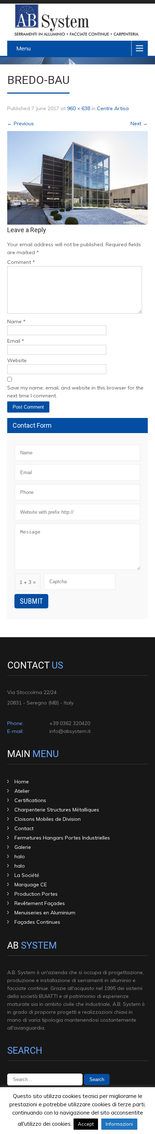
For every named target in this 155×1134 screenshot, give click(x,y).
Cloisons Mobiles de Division (47, 819)
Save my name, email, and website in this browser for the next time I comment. (75, 391)
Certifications (30, 800)
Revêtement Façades (39, 903)
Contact (24, 828)
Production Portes (36, 894)
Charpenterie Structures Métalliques (56, 809)
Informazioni (119, 1124)
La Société (26, 875)
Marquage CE (30, 884)
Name (16, 321)
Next (139, 123)
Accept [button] (86, 1124)
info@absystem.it (69, 731)
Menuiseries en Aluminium (44, 912)
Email (15, 341)
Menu (23, 48)
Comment (21, 262)
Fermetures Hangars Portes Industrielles (62, 837)
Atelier (22, 791)
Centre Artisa (113, 108)
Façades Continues (37, 922)
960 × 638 (78, 108)
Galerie (22, 847)
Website (17, 360)
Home (21, 781)
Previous (20, 123)
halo (19, 856)
